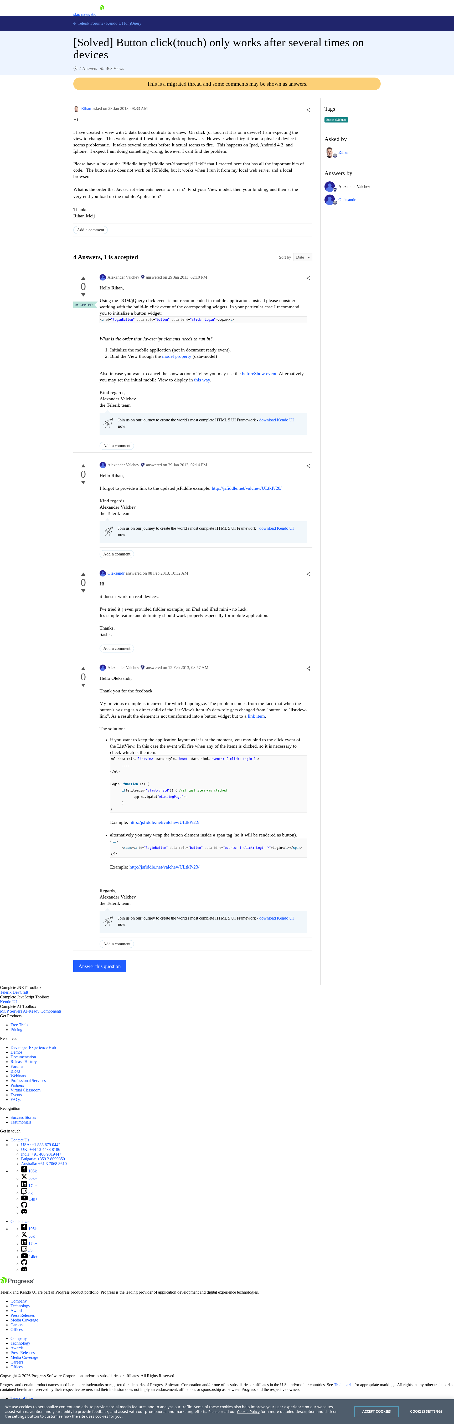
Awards (17, 1310)
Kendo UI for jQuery (123, 23)
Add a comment (90, 230)
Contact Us (20, 1140)
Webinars (18, 1076)
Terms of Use (22, 1398)
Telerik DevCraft (14, 992)
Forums (17, 1066)
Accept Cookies (376, 1411)
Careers (17, 1325)
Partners (17, 1085)
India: (41, 1154)
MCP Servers (11, 1011)
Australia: (44, 1163)
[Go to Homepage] (102, 14)
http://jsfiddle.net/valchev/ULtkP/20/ (247, 488)
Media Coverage (24, 1320)
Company (19, 1301)
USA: (40, 1144)
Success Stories (23, 1117)
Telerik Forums (90, 23)
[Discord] (24, 1212)
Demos (16, 1052)
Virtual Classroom (25, 1090)
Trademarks (343, 1384)
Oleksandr (116, 573)
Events (16, 1095)
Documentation (23, 1057)
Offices (17, 1329)
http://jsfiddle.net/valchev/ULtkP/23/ (164, 867)
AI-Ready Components (42, 1011)
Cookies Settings (426, 1411)
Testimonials (21, 1122)
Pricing (16, 1029)
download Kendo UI (276, 420)
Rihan (86, 108)
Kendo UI (8, 1001)
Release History (24, 1061)
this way (202, 379)
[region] (227, 1411)
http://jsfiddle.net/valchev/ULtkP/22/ (164, 822)
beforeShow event (259, 373)
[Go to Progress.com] (17, 1283)
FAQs (15, 1099)
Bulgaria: (43, 1159)
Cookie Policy (248, 1411)
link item (256, 716)
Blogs (15, 1071)
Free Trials (19, 1025)
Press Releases (23, 1315)
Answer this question (100, 966)
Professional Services (28, 1080)
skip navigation (86, 14)
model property (176, 356)
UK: (40, 1149)
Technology (20, 1306)
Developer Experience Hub (33, 1047)
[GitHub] (24, 1206)
